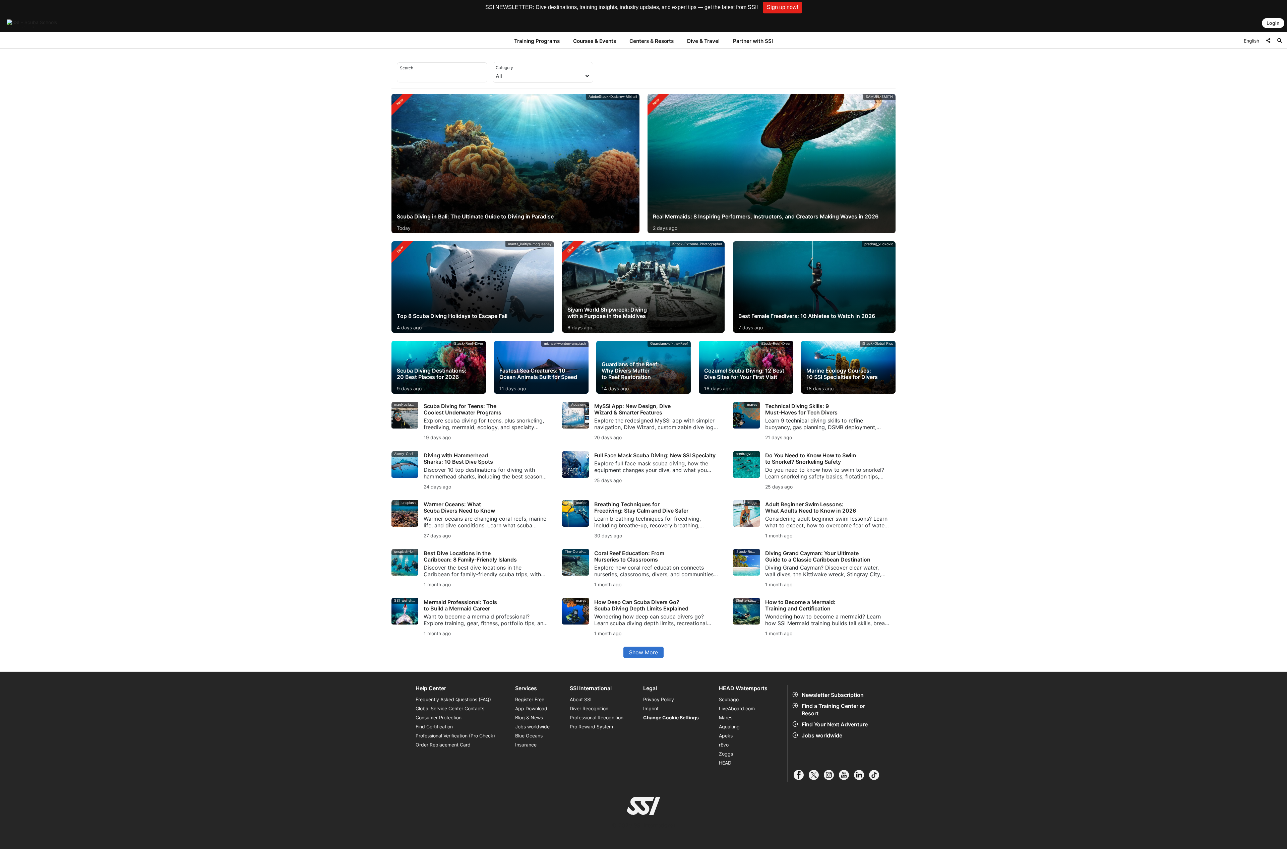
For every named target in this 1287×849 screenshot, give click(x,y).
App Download (531, 708)
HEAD (725, 763)
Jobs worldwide (822, 735)
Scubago (729, 699)
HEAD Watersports (743, 688)
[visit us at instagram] (831, 775)
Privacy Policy (658, 699)
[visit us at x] (816, 775)
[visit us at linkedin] (861, 775)
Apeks (726, 735)
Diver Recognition (589, 708)
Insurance (526, 744)
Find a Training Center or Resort (833, 710)
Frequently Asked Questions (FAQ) (453, 699)
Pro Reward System (591, 726)
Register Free (529, 699)
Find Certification (434, 726)
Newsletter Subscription (833, 695)
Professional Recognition (596, 717)
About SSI (581, 699)
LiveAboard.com (737, 708)
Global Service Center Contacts (450, 708)
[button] (782, 7)
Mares (725, 717)
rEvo (724, 744)
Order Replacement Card (443, 744)
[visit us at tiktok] (876, 775)
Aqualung (729, 726)
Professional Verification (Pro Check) (455, 735)
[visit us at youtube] (846, 775)
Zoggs (726, 754)
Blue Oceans (529, 735)
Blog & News (529, 717)
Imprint (651, 708)
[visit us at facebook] (801, 775)
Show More (643, 652)
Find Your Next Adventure (835, 724)
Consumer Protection (439, 717)
